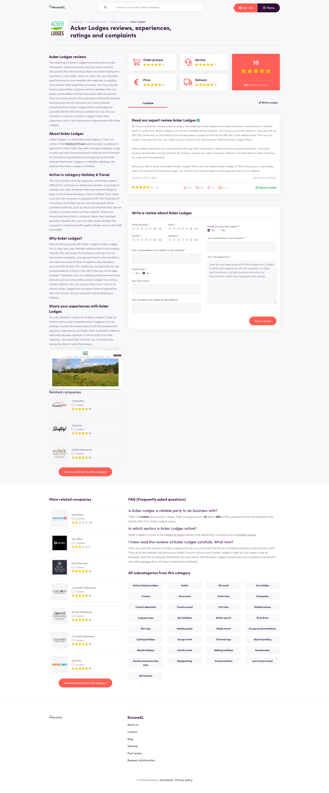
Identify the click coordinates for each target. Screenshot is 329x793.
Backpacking (184, 661)
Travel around (185, 607)
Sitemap (132, 746)
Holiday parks (185, 628)
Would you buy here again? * (224, 226)
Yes (137, 273)
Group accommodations (262, 628)
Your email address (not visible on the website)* (158, 250)
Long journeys (146, 617)
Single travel (223, 628)
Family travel (184, 650)
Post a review (262, 321)
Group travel (185, 639)
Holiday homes (117, 21)
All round (223, 585)
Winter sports (223, 617)
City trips (223, 607)
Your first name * (141, 280)
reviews (146, 561)
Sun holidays (185, 617)
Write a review (269, 102)
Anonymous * (139, 269)
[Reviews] (57, 7)
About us (132, 724)
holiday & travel (174, 534)
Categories (76, 21)
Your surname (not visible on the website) (155, 299)
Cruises (146, 596)
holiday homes (246, 534)
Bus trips (146, 628)
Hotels (184, 585)
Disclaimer (166, 780)
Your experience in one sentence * (226, 238)
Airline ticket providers (146, 585)
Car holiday (262, 585)
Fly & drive (262, 617)
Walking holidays (223, 650)
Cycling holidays (146, 639)
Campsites (262, 596)
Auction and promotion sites (146, 663)
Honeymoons (262, 650)
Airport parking (262, 639)
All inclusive (145, 675)
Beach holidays (145, 650)
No (147, 273)
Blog (130, 739)
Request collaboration (141, 760)
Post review (134, 753)
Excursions (185, 596)
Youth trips (223, 596)
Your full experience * (219, 256)
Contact (132, 732)
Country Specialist (146, 607)
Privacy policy (183, 780)
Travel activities (224, 661)
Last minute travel (262, 661)
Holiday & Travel (96, 21)
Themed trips (223, 639)
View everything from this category (85, 472)
